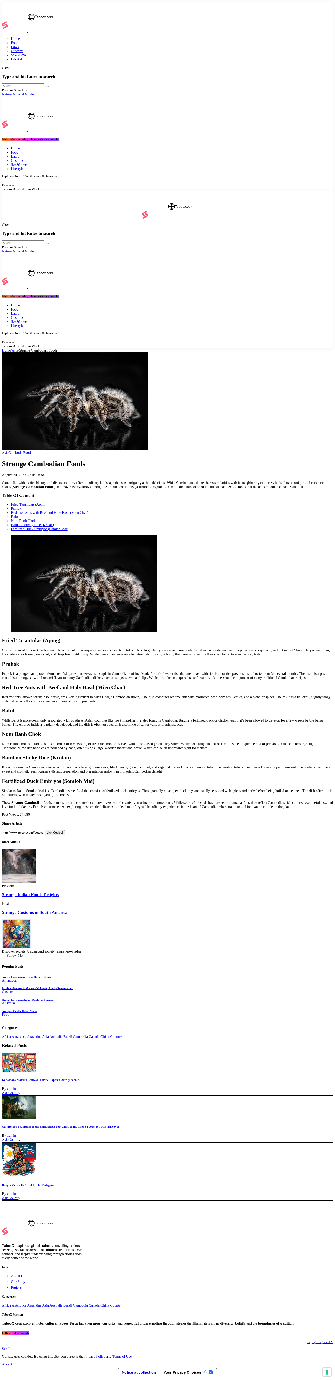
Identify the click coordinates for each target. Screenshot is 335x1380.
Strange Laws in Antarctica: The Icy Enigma (26, 977)
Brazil (67, 1036)
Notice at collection (139, 1372)
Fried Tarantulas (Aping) (28, 504)
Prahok (16, 508)
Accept (7, 1364)
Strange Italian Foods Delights (30, 894)
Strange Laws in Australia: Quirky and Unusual (28, 999)
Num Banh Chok (23, 521)
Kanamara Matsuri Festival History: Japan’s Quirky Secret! (41, 1080)
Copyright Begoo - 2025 (320, 1342)
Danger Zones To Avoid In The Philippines (29, 1185)
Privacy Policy (94, 1356)
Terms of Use (122, 1356)
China (104, 1036)
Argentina (34, 1036)
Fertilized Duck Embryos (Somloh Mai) (39, 529)
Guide (29, 94)
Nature (7, 94)
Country (116, 1036)
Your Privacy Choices (182, 1372)
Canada (94, 1036)
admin (11, 1089)
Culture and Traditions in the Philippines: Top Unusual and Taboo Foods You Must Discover (60, 1126)
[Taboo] (27, 31)
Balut (15, 517)
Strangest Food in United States (19, 1011)
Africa (6, 1036)
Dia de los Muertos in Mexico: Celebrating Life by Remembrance (37, 988)
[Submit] (47, 86)
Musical (19, 94)
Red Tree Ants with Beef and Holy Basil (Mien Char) (49, 512)
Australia (55, 1036)
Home (6, 350)
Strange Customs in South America (34, 912)
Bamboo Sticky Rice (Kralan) (32, 525)
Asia (15, 350)
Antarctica (19, 1036)
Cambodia (80, 1036)
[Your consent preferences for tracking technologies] (327, 1372)
